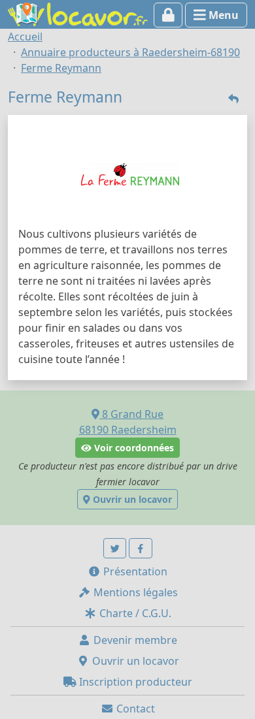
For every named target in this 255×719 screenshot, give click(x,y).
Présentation (134, 571)
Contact (134, 708)
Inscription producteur (134, 682)
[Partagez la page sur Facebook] (140, 548)
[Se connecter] (168, 15)
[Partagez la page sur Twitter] (115, 548)
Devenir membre (134, 640)
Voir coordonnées (133, 447)
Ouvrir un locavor (131, 499)
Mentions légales (134, 592)
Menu (222, 15)
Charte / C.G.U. (134, 613)
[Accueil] (78, 13)
